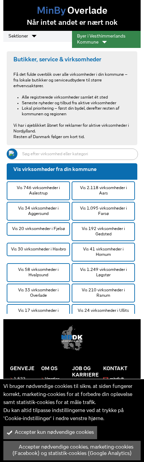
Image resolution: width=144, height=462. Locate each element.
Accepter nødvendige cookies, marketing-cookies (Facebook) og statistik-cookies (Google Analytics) (72, 450)
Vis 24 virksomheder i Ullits (103, 310)
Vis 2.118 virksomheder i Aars (103, 190)
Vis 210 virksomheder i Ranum (103, 293)
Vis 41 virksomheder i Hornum (103, 252)
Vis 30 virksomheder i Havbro (38, 249)
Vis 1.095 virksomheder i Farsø (103, 211)
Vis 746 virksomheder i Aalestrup (38, 190)
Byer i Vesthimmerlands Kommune (101, 39)
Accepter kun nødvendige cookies (54, 432)
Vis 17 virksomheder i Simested (38, 313)
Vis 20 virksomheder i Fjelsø (38, 229)
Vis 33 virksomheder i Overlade (38, 293)
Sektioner (18, 36)
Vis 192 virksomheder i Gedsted (103, 231)
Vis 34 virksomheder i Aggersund (38, 211)
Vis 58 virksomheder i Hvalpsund (38, 272)
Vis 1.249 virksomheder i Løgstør (103, 272)
